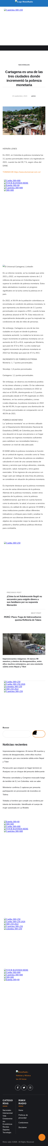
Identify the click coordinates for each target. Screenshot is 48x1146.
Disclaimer (23, 1127)
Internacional (8, 1113)
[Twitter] (24, 1088)
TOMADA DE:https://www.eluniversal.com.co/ (22, 172)
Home (21, 1110)
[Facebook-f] (18, 1088)
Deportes (6, 1130)
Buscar (6, 728)
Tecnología (7, 1132)
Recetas (6, 1127)
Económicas (7, 1124)
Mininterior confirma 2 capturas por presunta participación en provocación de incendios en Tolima (22, 790)
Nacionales (24, 65)
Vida (4, 1116)
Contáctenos (23, 1123)
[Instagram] (30, 1088)
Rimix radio (7, 1142)
